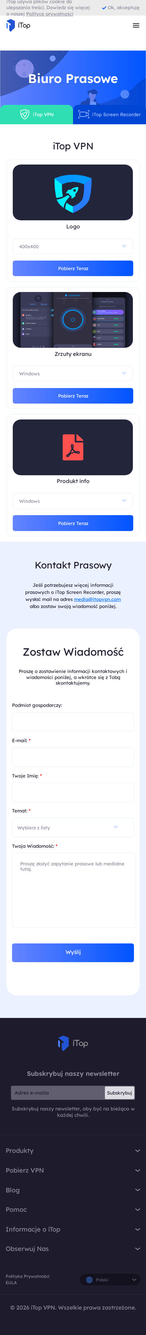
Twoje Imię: (27, 776)
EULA (11, 1282)
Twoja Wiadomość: (34, 846)
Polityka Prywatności (27, 1276)
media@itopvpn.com (97, 599)
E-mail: (21, 740)
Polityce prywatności (49, 14)
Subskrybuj (119, 1093)
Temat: (21, 810)
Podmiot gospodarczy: (37, 705)
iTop (73, 1043)
